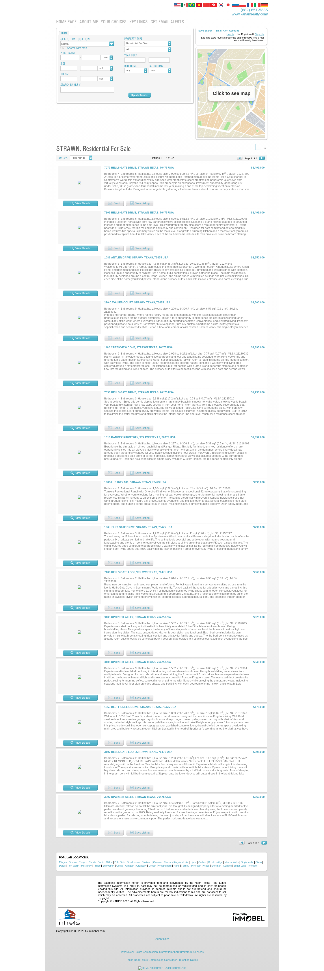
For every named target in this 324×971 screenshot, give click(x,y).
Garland (227, 865)
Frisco (97, 865)
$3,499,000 (258, 167)
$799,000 (259, 527)
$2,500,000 (258, 302)
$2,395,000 (258, 347)
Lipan (193, 862)
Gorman (157, 862)
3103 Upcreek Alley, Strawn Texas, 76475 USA (137, 617)
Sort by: (62, 157)
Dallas (62, 865)
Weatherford (164, 865)
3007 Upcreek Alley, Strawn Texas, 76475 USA (137, 796)
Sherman (216, 865)
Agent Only (162, 939)
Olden (109, 862)
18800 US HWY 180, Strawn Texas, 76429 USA (135, 482)
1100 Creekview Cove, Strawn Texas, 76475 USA (138, 347)
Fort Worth (73, 865)
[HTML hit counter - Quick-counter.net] (162, 967)
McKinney (86, 865)
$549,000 (259, 662)
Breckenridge (215, 862)
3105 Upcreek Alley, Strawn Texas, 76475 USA (137, 662)
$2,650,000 (258, 257)
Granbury (141, 865)
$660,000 (259, 572)
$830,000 (259, 482)
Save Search (205, 30)
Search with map (77, 48)
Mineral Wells (232, 862)
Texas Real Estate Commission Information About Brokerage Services (162, 952)
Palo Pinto (119, 862)
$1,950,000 (258, 392)
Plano (176, 865)
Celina (119, 865)
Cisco (258, 862)
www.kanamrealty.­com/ (250, 14)
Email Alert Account (227, 30)
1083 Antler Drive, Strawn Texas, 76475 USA (136, 257)
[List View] (258, 147)
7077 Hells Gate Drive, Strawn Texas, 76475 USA (139, 167)
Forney (185, 865)
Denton (152, 865)
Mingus (63, 862)
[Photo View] (264, 147)
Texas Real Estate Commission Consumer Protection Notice (162, 960)
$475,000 (259, 707)
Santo (101, 862)
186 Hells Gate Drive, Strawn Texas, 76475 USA (138, 527)
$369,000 (259, 796)
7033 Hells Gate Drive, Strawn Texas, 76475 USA (139, 392)
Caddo (92, 862)
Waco (206, 865)
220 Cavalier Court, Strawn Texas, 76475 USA (137, 302)
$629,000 (259, 617)
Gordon (73, 862)
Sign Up (259, 34)
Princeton (196, 865)
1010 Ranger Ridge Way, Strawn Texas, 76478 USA (140, 437)
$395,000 (259, 752)
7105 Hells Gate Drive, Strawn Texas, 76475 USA (139, 212)
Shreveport (108, 865)
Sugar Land (240, 865)
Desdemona (133, 862)
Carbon (202, 862)
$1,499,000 (258, 437)
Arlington (129, 865)
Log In (230, 34)
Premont (252, 865)
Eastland (146, 862)
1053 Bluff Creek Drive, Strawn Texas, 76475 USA (140, 707)
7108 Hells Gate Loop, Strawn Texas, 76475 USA (138, 572)
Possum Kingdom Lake (176, 862)
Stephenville (247, 862)
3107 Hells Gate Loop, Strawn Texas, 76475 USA (138, 752)
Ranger (83, 862)
